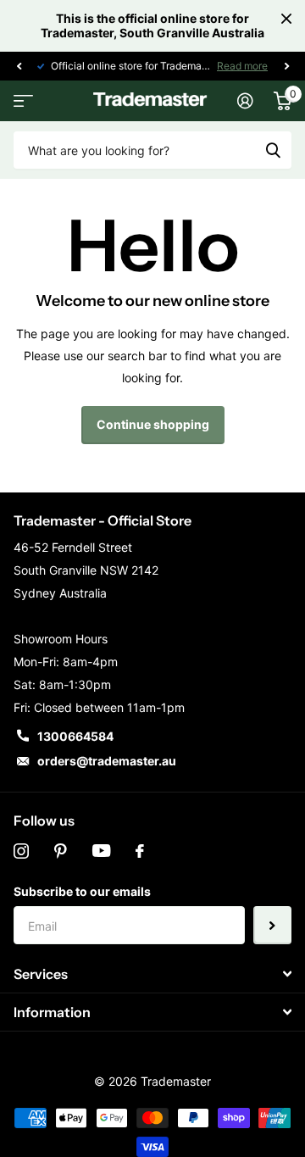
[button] (18, 66)
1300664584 (75, 736)
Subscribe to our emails (82, 891)
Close (286, 18)
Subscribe (272, 925)
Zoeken (272, 150)
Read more (242, 65)
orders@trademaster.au (106, 761)
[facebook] (140, 851)
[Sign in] (245, 101)
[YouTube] (101, 851)
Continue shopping (153, 424)
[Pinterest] (60, 851)
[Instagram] (21, 851)
